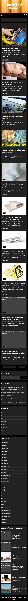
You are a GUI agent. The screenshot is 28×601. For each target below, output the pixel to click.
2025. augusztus (5, 451)
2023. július (4, 519)
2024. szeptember (6, 481)
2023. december (5, 507)
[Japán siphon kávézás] (6, 557)
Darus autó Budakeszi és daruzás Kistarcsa (12, 117)
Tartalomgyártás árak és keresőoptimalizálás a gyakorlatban (13, 352)
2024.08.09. (17, 120)
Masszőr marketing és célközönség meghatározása (13, 151)
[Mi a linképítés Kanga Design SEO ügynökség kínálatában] (6, 567)
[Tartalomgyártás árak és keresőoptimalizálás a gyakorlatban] (14, 339)
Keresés (5, 373)
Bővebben (5, 59)
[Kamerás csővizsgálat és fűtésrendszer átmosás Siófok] (14, 37)
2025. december (5, 445)
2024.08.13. (17, 52)
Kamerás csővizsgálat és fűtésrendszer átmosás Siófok (11, 49)
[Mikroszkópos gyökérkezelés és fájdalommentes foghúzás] (14, 305)
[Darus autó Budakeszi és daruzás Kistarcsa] (14, 104)
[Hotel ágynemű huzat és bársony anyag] (14, 172)
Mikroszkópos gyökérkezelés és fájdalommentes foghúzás (12, 318)
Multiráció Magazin (14, 6)
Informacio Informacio (8, 52)
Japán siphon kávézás (7, 395)
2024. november (5, 475)
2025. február (4, 469)
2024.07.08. (17, 321)
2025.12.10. (15, 549)
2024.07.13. (17, 253)
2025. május (4, 460)
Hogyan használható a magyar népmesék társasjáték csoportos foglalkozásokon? (17, 536)
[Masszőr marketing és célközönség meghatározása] (14, 138)
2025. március (5, 466)
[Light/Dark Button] (23, 15)
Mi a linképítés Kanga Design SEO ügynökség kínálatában (18, 567)
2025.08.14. (15, 591)
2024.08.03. (17, 154)
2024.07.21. (17, 221)
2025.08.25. (15, 580)
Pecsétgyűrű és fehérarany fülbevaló (14, 284)
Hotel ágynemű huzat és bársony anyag (12, 185)
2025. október (4, 448)
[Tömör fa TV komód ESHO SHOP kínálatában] (6, 578)
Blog (5, 43)
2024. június (4, 490)
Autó (2, 412)
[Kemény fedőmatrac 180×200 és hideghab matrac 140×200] (14, 206)
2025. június (4, 457)
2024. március (5, 499)
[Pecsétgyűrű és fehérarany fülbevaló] (14, 272)
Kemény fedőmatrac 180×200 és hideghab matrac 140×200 (12, 219)
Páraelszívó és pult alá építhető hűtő (13, 252)
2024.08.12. (17, 86)
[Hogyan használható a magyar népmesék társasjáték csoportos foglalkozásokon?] (6, 535)
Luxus (2, 430)
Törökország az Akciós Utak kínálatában (19, 588)
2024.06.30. (17, 355)
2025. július (4, 454)
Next (23, 367)
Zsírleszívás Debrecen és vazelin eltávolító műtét (12, 83)
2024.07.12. (17, 285)
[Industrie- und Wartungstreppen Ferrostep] (6, 546)
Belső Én (3, 415)
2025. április (4, 463)
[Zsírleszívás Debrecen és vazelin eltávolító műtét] (14, 71)
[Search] (26, 15)
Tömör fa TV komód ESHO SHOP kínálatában (13, 402)
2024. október (4, 478)
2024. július (4, 487)
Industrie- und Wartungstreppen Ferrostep (12, 392)
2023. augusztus (5, 516)
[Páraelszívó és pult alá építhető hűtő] (14, 240)
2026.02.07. (15, 540)
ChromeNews (20, 597)
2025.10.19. (15, 571)
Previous (6, 367)
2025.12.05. (15, 558)
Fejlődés (3, 424)
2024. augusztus (5, 484)
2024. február (4, 502)
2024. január (4, 504)
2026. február (4, 442)
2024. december (5, 472)
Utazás (3, 433)
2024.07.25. (17, 188)
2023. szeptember (6, 513)
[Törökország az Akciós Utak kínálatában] (6, 588)
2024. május (4, 493)
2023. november (5, 510)
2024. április (4, 496)
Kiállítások (4, 427)
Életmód (3, 421)
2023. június (4, 522)
